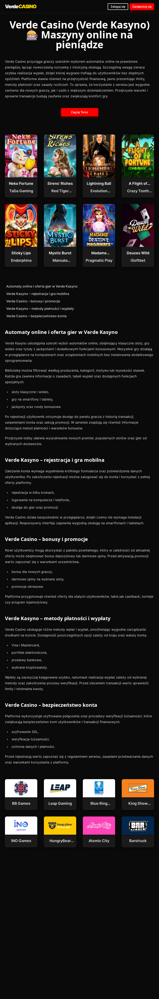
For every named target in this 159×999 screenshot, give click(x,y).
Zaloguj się (118, 6)
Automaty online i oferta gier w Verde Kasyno (42, 286)
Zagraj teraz (79, 112)
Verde (20, 6)
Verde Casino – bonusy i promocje (33, 301)
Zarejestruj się (142, 6)
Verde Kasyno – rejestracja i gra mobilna (37, 294)
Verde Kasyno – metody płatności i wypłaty (40, 308)
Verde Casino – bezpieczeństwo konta (36, 316)
